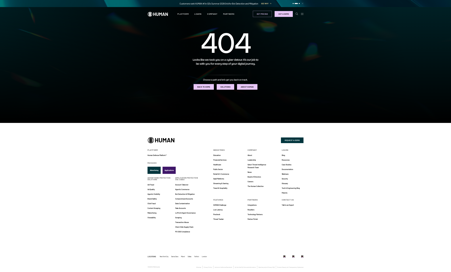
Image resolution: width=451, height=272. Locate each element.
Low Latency (218, 210)
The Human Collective (256, 186)
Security (285, 179)
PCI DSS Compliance (182, 232)
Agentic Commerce (182, 189)
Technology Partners (255, 214)
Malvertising (152, 213)
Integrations (252, 205)
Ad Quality (151, 189)
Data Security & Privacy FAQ (266, 267)
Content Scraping (154, 208)
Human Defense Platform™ (157, 155)
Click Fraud (152, 203)
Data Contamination (182, 203)
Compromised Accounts (184, 199)
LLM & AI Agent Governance (185, 213)
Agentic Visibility (154, 194)
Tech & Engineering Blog (291, 188)
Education (217, 155)
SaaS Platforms (218, 179)
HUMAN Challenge (219, 205)
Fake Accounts (180, 208)
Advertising (154, 170)
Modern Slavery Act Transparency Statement (290, 267)
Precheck (216, 214)
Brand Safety (152, 199)
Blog (283, 155)
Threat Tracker (218, 219)
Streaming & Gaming (220, 183)
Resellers (251, 210)
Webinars (285, 174)
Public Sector (218, 169)
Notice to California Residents (223, 267)
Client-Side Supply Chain (184, 227)
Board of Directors (254, 177)
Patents (284, 193)
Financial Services (220, 160)
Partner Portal (253, 219)
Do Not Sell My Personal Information (245, 267)
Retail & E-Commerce (221, 174)
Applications (169, 170)
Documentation (287, 169)
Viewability (152, 218)
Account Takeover (181, 185)
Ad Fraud (151, 185)
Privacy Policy (208, 267)
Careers (250, 182)
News (250, 172)
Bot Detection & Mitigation (185, 194)
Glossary (285, 183)
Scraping (178, 218)
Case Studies (286, 165)
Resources (286, 160)
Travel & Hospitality (220, 188)
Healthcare (217, 165)
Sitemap (198, 267)
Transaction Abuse (182, 222)
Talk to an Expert (288, 205)
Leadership (252, 160)
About (250, 155)
